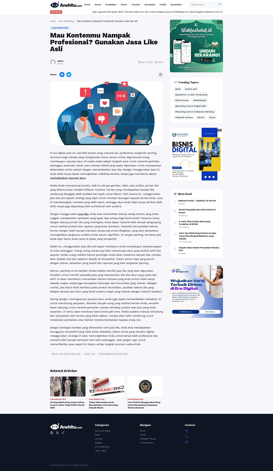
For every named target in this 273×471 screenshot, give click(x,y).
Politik (163, 4)
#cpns (212, 117)
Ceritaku (136, 4)
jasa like (83, 213)
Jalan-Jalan (100, 451)
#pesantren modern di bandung (191, 94)
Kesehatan (150, 4)
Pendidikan (110, 4)
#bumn (201, 117)
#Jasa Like (90, 354)
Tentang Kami (146, 443)
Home (87, 4)
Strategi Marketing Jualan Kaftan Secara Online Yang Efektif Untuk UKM (67, 405)
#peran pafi (191, 89)
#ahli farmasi (182, 100)
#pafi (177, 89)
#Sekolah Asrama (184, 117)
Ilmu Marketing (66, 21)
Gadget (98, 443)
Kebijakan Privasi (148, 439)
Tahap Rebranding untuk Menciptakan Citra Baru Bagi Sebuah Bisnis (103, 405)
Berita (98, 4)
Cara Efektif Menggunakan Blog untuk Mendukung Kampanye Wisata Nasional (144, 405)
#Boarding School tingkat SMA (190, 106)
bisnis (124, 4)
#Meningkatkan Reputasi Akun (113, 354)
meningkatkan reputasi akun (68, 177)
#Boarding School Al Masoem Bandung (194, 112)
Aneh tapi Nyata (102, 431)
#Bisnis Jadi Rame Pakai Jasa (66, 354)
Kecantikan (176, 4)
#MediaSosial (199, 100)
